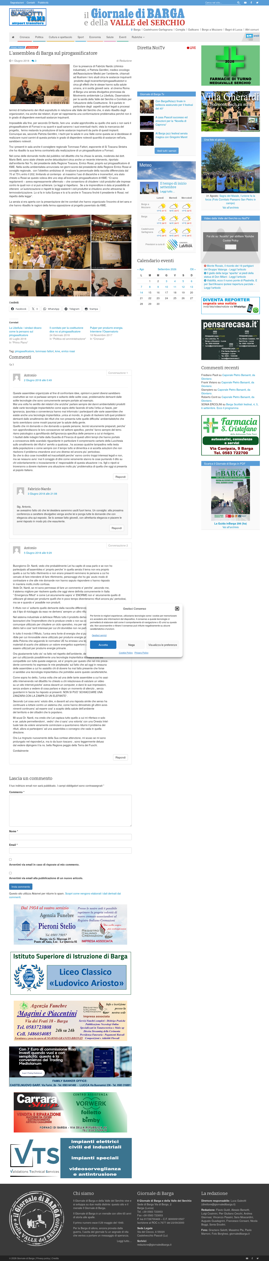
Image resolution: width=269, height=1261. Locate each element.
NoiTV (252, 37)
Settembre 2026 (167, 269)
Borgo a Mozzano (212, 29)
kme (57, 351)
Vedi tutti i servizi (166, 150)
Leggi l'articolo (237, 269)
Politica (39, 37)
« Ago (140, 269)
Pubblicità (43, 2)
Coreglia (180, 29)
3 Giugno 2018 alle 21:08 (42, 493)
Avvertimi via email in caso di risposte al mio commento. (44, 864)
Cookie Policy (126, 652)
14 (141, 292)
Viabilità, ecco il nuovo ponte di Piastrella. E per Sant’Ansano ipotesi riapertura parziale (230, 282)
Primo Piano (17, 47)
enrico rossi (68, 351)
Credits (55, 1258)
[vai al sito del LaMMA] (179, 244)
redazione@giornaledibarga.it (154, 1244)
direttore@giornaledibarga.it (218, 1204)
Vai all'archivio (231, 207)
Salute (110, 37)
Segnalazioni (17, 2)
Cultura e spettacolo (60, 37)
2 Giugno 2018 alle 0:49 (38, 380)
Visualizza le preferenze (162, 645)
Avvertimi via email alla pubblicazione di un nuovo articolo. (46, 878)
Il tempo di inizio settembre (173, 185)
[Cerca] (238, 2)
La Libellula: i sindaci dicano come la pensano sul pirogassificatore (25, 331)
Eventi (122, 37)
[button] (177, 608)
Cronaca (25, 37)
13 (191, 287)
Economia (95, 37)
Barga (137, 29)
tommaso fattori (45, 351)
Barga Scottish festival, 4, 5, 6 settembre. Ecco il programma (229, 406)
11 (174, 287)
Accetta (103, 645)
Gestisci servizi (99, 635)
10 (166, 287)
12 (183, 287)
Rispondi (120, 477)
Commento (16, 792)
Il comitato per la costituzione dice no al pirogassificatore (66, 329)
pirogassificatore (24, 351)
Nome (13, 831)
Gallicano (193, 29)
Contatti (31, 2)
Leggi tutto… (167, 191)
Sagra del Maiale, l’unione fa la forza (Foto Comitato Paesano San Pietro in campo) (230, 199)
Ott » (193, 269)
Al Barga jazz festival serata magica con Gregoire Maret (172, 135)
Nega (131, 645)
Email (13, 845)
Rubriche (137, 37)
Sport (81, 37)
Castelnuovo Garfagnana (158, 29)
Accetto (230, 247)
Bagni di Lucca (233, 29)
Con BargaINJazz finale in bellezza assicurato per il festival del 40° (174, 104)
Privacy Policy (141, 652)
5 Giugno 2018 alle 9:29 (38, 553)
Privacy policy (43, 1258)
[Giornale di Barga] (134, 17)
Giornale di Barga (26, 1258)
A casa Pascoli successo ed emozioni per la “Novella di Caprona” (172, 120)
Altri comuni (252, 29)
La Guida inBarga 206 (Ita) (230, 523)
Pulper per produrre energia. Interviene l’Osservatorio (106, 329)
